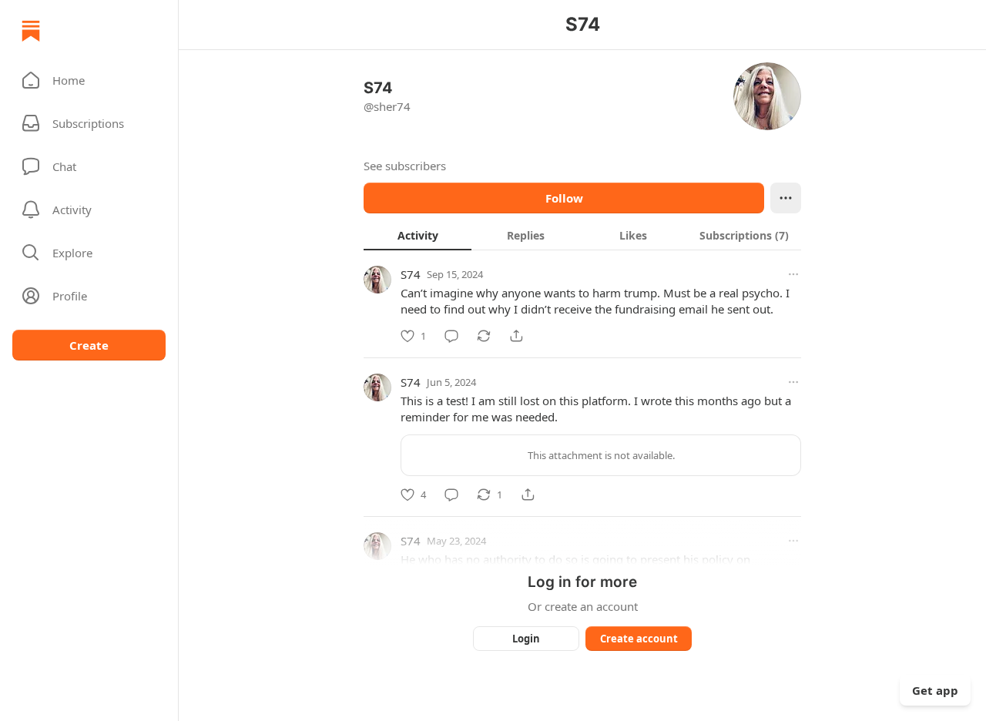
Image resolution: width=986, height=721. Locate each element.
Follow (564, 198)
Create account (639, 639)
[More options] (793, 274)
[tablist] (582, 235)
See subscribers (405, 165)
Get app (935, 690)
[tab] (417, 235)
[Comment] (451, 336)
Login (526, 639)
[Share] (516, 336)
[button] (89, 80)
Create (89, 345)
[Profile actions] (785, 198)
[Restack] (484, 336)
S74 (411, 274)
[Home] (30, 30)
